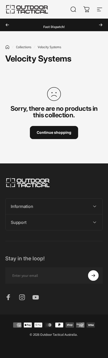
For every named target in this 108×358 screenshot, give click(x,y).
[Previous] (7, 25)
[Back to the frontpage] (7, 47)
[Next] (100, 25)
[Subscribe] (93, 275)
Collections (23, 47)
